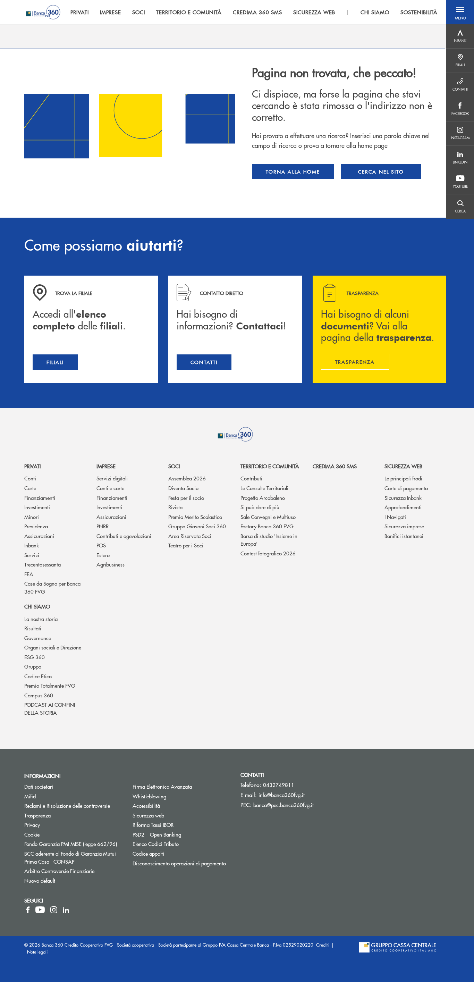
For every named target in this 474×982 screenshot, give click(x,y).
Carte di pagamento (406, 488)
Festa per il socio (186, 497)
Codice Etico (38, 676)
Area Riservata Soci (189, 535)
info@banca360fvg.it (282, 794)
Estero (103, 555)
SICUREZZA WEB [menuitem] (314, 12)
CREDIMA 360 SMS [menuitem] (257, 12)
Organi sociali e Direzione (52, 647)
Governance (37, 637)
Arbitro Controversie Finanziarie (73, 870)
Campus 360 (38, 695)
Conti (30, 478)
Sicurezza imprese (404, 526)
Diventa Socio (183, 488)
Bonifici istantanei (403, 535)
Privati (32, 466)
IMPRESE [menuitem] (110, 12)
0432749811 (278, 784)
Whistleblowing (176, 796)
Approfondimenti (403, 507)
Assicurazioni (39, 535)
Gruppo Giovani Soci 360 (197, 526)
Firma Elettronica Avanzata (162, 786)
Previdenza (36, 526)
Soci (174, 466)
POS (101, 545)
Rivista (175, 507)
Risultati (32, 628)
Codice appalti (148, 853)
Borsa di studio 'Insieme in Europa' (268, 539)
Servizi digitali (112, 478)
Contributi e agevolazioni (123, 535)
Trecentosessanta (42, 564)
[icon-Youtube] (40, 909)
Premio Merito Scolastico (195, 516)
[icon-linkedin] (65, 909)
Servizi (31, 555)
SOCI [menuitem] (138, 12)
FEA (28, 574)
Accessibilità (146, 805)
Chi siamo (37, 606)
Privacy (32, 824)
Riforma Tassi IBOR (179, 824)
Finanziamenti (39, 497)
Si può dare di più (259, 507)
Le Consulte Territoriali (264, 488)
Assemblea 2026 (187, 478)
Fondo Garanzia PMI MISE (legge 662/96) (73, 843)
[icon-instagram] (53, 909)
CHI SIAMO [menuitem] (375, 12)
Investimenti (37, 507)
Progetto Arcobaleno (262, 497)
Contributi (251, 478)
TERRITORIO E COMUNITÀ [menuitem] (189, 12)
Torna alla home (293, 171)
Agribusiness (110, 564)
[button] (460, 12)
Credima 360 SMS (335, 466)
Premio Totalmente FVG (49, 685)
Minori (31, 516)
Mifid (30, 796)
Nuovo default (39, 880)
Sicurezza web (403, 466)
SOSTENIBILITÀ (419, 12)
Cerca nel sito (381, 171)
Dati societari (38, 786)
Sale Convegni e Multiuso (268, 516)
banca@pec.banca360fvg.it (283, 804)
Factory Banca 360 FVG (267, 526)
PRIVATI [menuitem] (79, 12)
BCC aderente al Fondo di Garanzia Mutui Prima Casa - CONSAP (73, 857)
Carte (30, 488)
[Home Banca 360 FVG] (43, 12)
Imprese (106, 466)
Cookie (32, 834)
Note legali (37, 951)
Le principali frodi (403, 478)
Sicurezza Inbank (403, 497)
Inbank (31, 545)
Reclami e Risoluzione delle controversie (67, 805)
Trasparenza (37, 815)
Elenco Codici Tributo (181, 843)
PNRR (102, 526)
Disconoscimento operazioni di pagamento (179, 863)
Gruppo (32, 666)
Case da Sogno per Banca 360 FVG (52, 587)
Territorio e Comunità (269, 466)
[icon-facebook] (28, 909)
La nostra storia (41, 618)
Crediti (322, 944)
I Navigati (395, 516)
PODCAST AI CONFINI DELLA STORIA (49, 708)
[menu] (254, 12)
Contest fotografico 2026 (268, 553)
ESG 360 (34, 657)
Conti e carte (110, 488)
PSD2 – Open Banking (181, 834)
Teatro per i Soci (185, 545)
